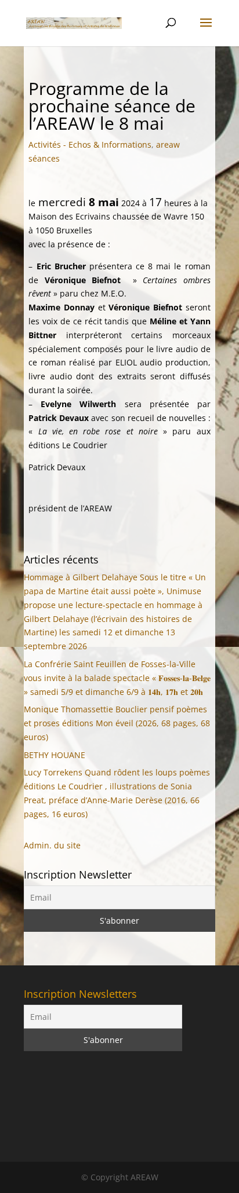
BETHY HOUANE (54, 754)
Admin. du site (52, 845)
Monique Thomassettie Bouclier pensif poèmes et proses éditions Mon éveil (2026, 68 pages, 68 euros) (117, 723)
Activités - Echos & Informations (89, 144)
